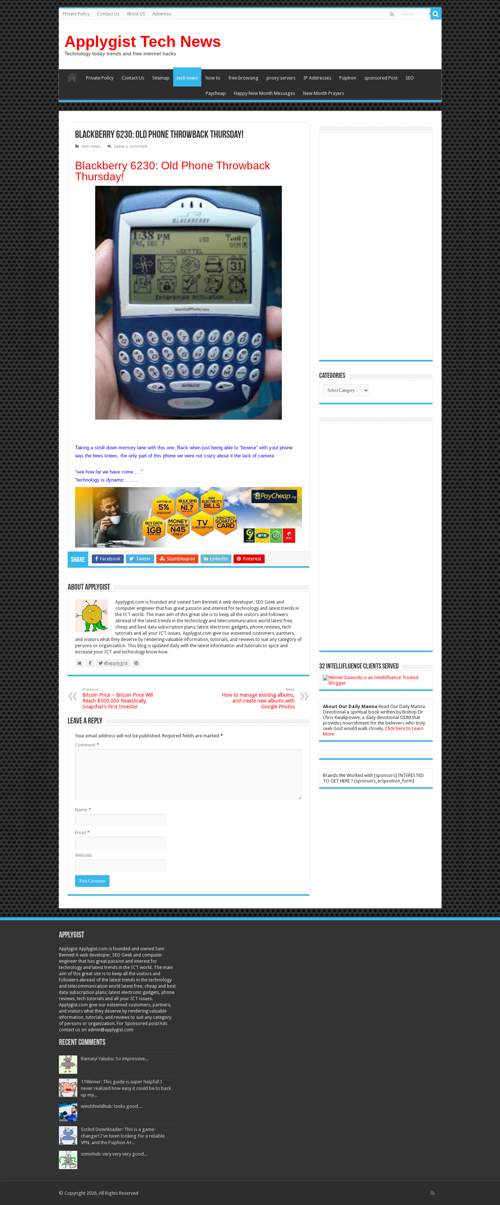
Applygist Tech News (142, 41)
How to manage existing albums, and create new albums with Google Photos (258, 698)
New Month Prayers (323, 93)
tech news (187, 78)
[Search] (435, 13)
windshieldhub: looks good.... (111, 1106)
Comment (87, 745)
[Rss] (392, 14)
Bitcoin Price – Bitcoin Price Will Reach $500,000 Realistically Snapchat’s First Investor (117, 698)
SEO (410, 78)
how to (213, 78)
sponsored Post (381, 78)
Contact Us (108, 13)
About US (136, 13)
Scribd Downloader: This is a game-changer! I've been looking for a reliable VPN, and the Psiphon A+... (123, 1136)
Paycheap (216, 93)
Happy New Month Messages (264, 93)
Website (83, 855)
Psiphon (347, 78)
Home (72, 77)
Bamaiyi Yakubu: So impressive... (114, 1058)
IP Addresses (317, 78)
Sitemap (160, 78)
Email (82, 832)
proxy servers (280, 78)
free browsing (243, 78)
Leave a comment (131, 146)
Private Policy (76, 13)
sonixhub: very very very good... (114, 1154)
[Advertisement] (376, 246)
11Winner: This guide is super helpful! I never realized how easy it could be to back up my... (126, 1088)
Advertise (162, 13)
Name (83, 809)
